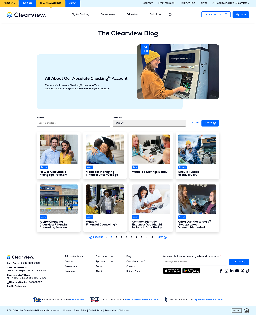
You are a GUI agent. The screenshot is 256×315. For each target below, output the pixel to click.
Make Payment (187, 3)
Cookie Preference (16, 286)
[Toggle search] (170, 14)
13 (152, 237)
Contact (148, 3)
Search (40, 118)
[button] (81, 14)
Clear (195, 123)
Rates (204, 3)
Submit (208, 123)
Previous (98, 237)
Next (160, 237)
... (147, 237)
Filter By (117, 118)
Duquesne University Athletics (207, 300)
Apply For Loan (166, 3)
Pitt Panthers (77, 300)
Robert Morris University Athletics (142, 300)
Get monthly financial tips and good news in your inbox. (191, 256)
